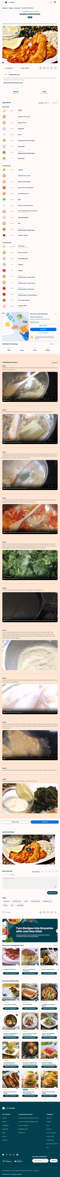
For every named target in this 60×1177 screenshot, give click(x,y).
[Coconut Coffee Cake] (11, 962)
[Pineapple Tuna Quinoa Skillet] (49, 997)
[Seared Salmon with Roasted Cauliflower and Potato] (10, 1055)
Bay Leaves (21, 158)
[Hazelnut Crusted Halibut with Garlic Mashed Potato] (10, 1026)
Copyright (35, 1170)
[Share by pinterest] (45, 68)
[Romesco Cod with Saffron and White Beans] (49, 1055)
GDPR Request (6, 1170)
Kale (19, 199)
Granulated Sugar (23, 217)
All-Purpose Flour (23, 258)
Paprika (20, 270)
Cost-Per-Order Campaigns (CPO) (28, 1122)
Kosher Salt (21, 146)
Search (4, 1136)
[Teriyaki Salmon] (30, 997)
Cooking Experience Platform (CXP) (28, 1118)
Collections (5, 1125)
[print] (41, 68)
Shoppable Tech (23, 1129)
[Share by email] (56, 68)
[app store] (18, 1161)
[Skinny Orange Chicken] (49, 962)
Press (48, 1125)
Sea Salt (20, 264)
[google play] (7, 1161)
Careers (49, 1122)
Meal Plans (5, 1129)
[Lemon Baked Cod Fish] (10, 997)
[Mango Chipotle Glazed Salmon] (49, 1084)
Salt (19, 223)
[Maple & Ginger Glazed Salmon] (10, 1084)
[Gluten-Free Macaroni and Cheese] (30, 962)
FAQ (48, 1147)
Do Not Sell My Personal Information (22, 1170)
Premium (4, 1140)
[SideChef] (8, 1109)
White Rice (21, 128)
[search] (51, 2)
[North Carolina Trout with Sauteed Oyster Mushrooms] (30, 1026)
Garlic (20, 122)
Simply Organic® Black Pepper (26, 153)
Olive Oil (20, 169)
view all (55, 945)
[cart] (55, 2)
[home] (9, 2)
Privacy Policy (50, 1136)
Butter (20, 110)
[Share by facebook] (48, 68)
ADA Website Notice (52, 1144)
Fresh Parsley (22, 140)
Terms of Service (51, 1133)
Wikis (3, 1133)
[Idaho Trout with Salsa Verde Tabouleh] (49, 1026)
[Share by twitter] (52, 68)
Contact (49, 1129)
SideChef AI (21, 1133)
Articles (4, 1122)
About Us (49, 1118)
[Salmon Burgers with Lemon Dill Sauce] (30, 1084)
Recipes (4, 1118)
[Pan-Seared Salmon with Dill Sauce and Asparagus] (30, 1055)
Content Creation (23, 1125)
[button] (3, 2)
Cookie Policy (50, 1140)
